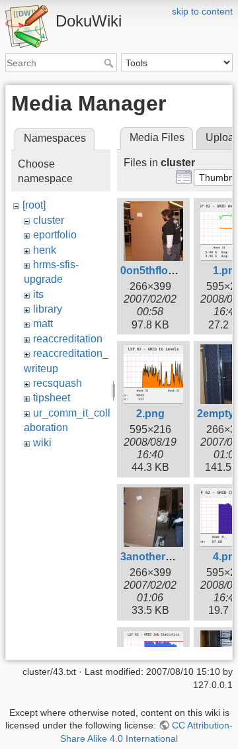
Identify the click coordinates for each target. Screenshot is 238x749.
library (47, 309)
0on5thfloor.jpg (158, 270)
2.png (150, 413)
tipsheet (51, 397)
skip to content (202, 11)
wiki (42, 442)
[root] (34, 205)
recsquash (57, 383)
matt (43, 323)
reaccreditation (67, 338)
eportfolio (55, 234)
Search (110, 63)
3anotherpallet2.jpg (168, 556)
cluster (48, 220)
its (38, 294)
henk (44, 250)
